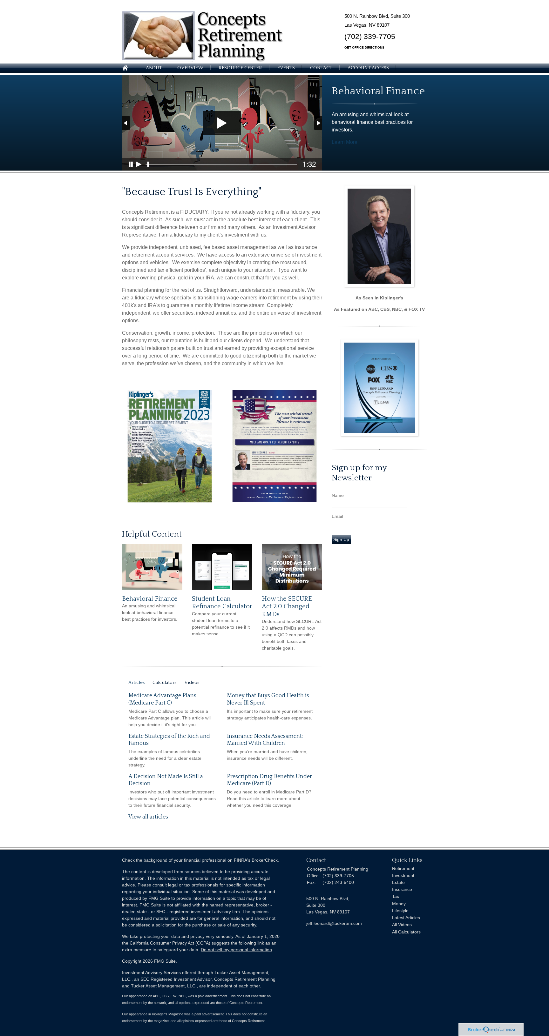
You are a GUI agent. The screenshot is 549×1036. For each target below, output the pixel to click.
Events (286, 67)
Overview (190, 67)
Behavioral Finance (150, 598)
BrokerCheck (265, 860)
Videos (191, 682)
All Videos (402, 924)
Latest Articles (406, 917)
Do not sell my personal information (236, 949)
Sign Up (341, 539)
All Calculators (406, 931)
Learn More (344, 142)
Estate (398, 882)
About (154, 67)
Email (337, 516)
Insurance (402, 889)
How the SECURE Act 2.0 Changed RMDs (287, 606)
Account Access (368, 67)
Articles (136, 682)
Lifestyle (400, 910)
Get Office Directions (364, 47)
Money (399, 903)
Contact (321, 67)
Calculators (164, 682)
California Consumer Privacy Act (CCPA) (170, 943)
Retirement (403, 868)
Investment (403, 875)
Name (338, 495)
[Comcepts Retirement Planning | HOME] (202, 60)
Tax (395, 896)
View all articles (148, 817)
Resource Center (240, 67)
